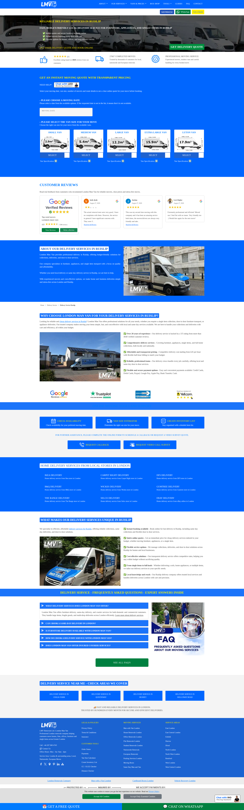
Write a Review (68, 230)
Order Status (86, 749)
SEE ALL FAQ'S (122, 662)
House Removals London (133, 732)
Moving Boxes (129, 763)
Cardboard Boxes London (143, 781)
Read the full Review (90, 225)
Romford (168, 758)
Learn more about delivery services (129, 615)
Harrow (168, 741)
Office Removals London (133, 737)
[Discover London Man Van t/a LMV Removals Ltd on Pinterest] (54, 764)
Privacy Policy (87, 728)
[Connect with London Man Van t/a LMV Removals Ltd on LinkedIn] (58, 764)
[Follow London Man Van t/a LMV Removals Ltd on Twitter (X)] (45, 764)
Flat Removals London (132, 741)
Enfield (168, 737)
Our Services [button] (118, 4)
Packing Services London (133, 758)
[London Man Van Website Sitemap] (62, 764)
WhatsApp (185, 12)
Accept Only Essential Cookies (142, 796)
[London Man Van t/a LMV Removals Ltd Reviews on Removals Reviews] (143, 395)
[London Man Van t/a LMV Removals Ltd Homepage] (49, 4)
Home (42, 305)
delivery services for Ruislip (80, 529)
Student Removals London (133, 745)
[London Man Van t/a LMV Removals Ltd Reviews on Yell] (185, 395)
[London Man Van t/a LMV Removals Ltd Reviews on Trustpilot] (101, 395)
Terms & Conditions (89, 732)
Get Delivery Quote (187, 46)
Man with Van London (132, 728)
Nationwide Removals (131, 750)
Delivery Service (52, 305)
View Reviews (50, 230)
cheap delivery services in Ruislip (73, 321)
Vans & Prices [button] (137, 4)
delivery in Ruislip (81, 255)
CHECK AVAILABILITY (66, 423)
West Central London (173, 767)
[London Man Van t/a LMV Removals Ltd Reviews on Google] (59, 395)
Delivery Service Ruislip (67, 305)
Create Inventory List (89, 762)
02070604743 (167, 12)
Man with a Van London (101, 781)
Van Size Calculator (89, 758)
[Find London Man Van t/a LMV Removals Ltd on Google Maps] (49, 764)
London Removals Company (59, 781)
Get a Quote (198, 12)
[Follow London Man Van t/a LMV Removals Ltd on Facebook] (41, 764)
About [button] (102, 4)
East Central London (172, 732)
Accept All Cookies (101, 796)
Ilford (167, 745)
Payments (85, 754)
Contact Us (45, 749)
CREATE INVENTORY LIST (178, 423)
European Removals (131, 754)
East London (170, 728)
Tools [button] (166, 4)
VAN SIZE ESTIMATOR (122, 423)
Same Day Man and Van (132, 767)
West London (170, 763)
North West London (172, 754)
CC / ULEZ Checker (89, 767)
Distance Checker (88, 771)
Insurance (85, 737)
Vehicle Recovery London (184, 781)
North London (170, 750)
